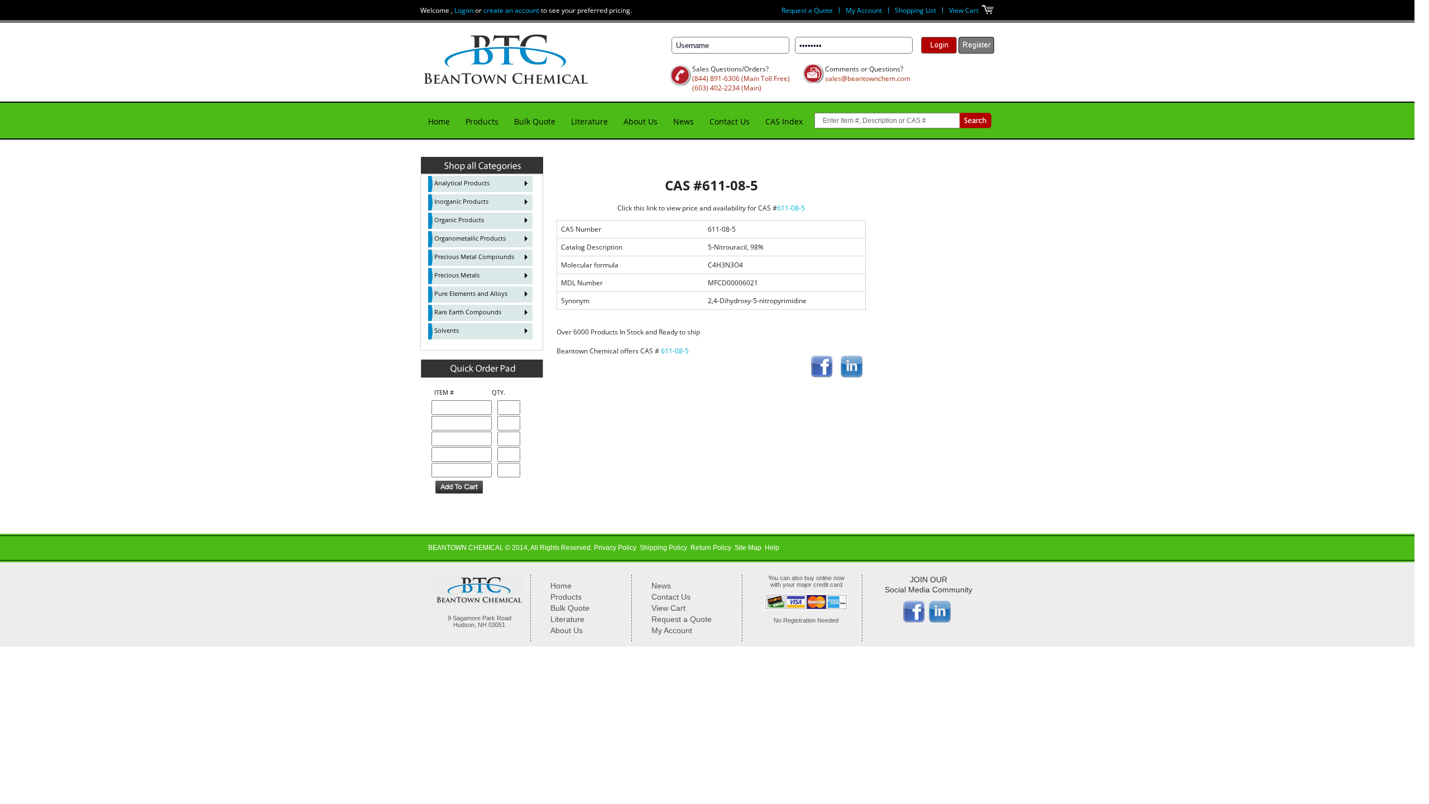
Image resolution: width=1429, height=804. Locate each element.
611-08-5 (791, 208)
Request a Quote (807, 10)
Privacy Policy (615, 548)
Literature (589, 121)
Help (772, 548)
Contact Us (729, 121)
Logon (463, 10)
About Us (641, 121)
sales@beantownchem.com (867, 78)
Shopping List (915, 10)
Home (439, 121)
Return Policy (710, 548)
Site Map (748, 548)
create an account (511, 10)
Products (482, 121)
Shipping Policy (663, 548)
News (683, 121)
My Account (864, 10)
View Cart (964, 10)
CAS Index (784, 121)
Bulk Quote (534, 121)
